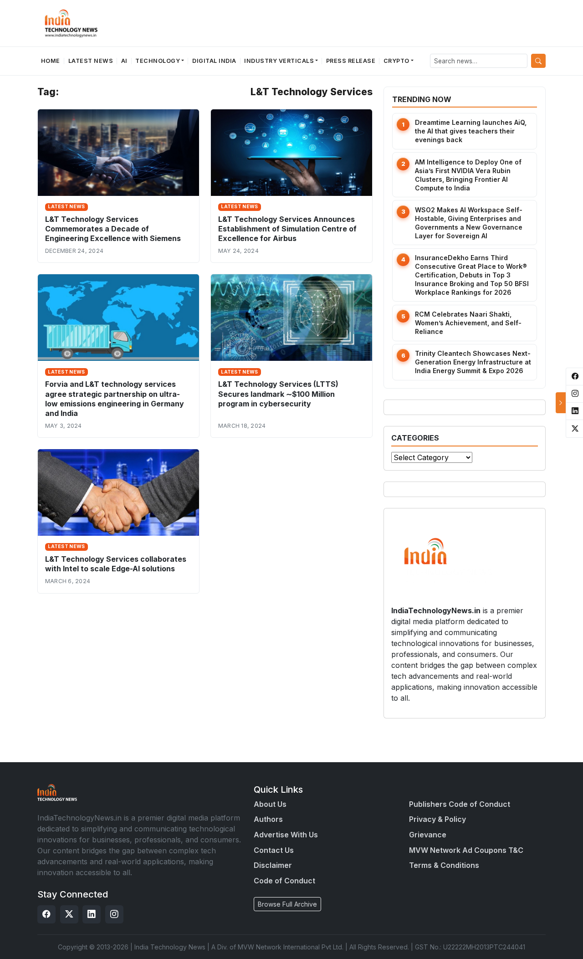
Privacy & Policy (437, 819)
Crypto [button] (396, 60)
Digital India (214, 60)
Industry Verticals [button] (279, 60)
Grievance (427, 834)
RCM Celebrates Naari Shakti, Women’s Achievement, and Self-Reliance (468, 322)
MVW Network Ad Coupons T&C (466, 850)
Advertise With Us (286, 834)
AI (124, 60)
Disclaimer (273, 865)
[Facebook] (46, 914)
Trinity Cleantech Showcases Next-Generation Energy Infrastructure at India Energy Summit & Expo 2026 (473, 361)
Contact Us (274, 850)
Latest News (90, 60)
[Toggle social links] (561, 402)
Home (50, 60)
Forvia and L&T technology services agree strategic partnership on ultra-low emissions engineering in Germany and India (114, 398)
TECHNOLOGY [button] (157, 60)
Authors (268, 819)
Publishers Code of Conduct (459, 804)
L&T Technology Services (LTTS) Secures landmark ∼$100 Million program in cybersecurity (278, 393)
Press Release (351, 60)
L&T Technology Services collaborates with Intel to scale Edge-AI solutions (115, 563)
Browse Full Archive (287, 904)
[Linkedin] (91, 914)
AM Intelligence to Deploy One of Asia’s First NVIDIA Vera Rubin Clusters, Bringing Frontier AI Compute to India (468, 175)
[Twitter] (69, 914)
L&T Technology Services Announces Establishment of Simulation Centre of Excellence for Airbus (287, 229)
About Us (270, 804)
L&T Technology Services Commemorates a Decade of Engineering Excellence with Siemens (113, 229)
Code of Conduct (284, 880)
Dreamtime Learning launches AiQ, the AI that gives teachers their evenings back (471, 131)
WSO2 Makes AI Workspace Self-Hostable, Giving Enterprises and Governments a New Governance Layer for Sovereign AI (468, 223)
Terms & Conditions (444, 865)
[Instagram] (114, 914)
